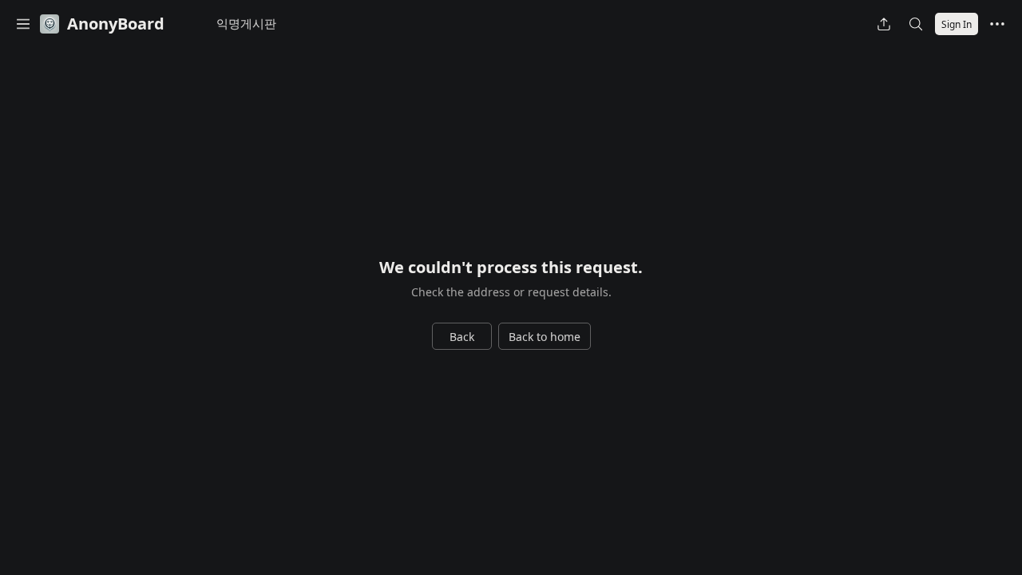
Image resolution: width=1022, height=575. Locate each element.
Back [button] (462, 336)
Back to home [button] (544, 336)
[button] (23, 24)
